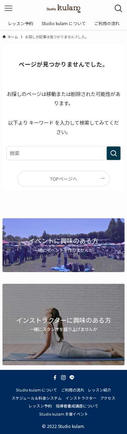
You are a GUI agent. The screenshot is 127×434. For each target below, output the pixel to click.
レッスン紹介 (99, 390)
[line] (72, 377)
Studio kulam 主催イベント (63, 414)
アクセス (107, 398)
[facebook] (55, 377)
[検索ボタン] (118, 8)
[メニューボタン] (8, 8)
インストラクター (81, 398)
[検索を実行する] (114, 153)
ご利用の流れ (72, 390)
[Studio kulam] (63, 8)
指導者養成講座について (77, 405)
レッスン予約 (40, 405)
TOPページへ (63, 178)
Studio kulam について (36, 390)
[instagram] (63, 377)
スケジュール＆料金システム (37, 398)
